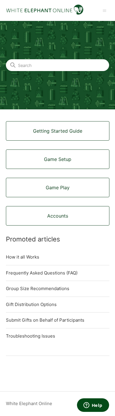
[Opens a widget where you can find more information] (93, 405)
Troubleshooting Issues (30, 336)
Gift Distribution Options (31, 304)
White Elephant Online (29, 403)
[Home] (45, 13)
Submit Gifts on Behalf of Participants (45, 320)
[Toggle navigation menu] (104, 10)
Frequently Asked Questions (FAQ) (42, 273)
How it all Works (22, 257)
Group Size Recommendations (37, 288)
